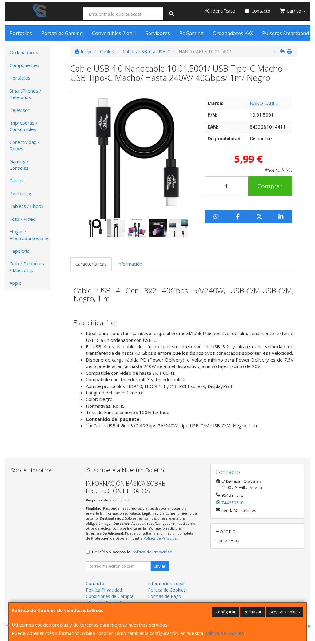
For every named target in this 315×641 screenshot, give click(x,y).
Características (91, 264)
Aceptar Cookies (284, 612)
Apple (16, 283)
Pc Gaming (191, 33)
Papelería (20, 251)
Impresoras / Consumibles (24, 126)
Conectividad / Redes (25, 145)
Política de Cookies (224, 633)
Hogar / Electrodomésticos (30, 234)
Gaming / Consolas (19, 164)
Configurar (226, 612)
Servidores (158, 33)
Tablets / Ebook (26, 206)
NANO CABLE (264, 103)
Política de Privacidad (161, 538)
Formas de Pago (164, 596)
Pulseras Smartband (285, 33)
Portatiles (21, 33)
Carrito (293, 11)
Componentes (24, 65)
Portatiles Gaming (62, 33)
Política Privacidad (104, 590)
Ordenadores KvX (233, 33)
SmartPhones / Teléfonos (25, 94)
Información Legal (166, 583)
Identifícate (222, 11)
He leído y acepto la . (132, 552)
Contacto (260, 11)
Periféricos (21, 193)
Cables (17, 180)
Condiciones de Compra (110, 596)
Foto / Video (23, 219)
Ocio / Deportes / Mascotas (27, 266)
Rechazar (252, 612)
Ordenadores (24, 52)
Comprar (269, 186)
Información (129, 264)
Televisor (20, 110)
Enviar (159, 566)
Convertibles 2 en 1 (114, 33)
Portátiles (20, 78)
